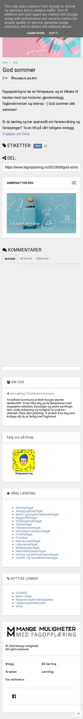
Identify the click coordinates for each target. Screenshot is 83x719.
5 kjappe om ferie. (16, 134)
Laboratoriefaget (26, 544)
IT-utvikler (22, 537)
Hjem (5, 62)
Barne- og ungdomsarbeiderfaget (37, 514)
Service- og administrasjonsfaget (37, 554)
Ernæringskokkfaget (29, 521)
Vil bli (19, 606)
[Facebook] (14, 696)
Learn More (35, 33)
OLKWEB (21, 593)
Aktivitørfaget (24, 507)
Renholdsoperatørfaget (31, 551)
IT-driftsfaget (24, 534)
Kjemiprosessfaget (28, 541)
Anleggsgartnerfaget (29, 511)
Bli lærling (49, 664)
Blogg (10, 664)
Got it (53, 33)
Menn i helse (24, 596)
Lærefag (48, 671)
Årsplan (11, 671)
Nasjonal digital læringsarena (34, 599)
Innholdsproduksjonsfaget (33, 531)
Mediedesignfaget (27, 547)
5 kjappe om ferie (25, 224)
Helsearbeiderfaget (28, 527)
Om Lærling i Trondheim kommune (32, 393)
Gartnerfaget (24, 524)
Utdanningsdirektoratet (30, 603)
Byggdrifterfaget (26, 517)
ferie (15, 62)
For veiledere (15, 679)
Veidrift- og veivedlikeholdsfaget (37, 557)
